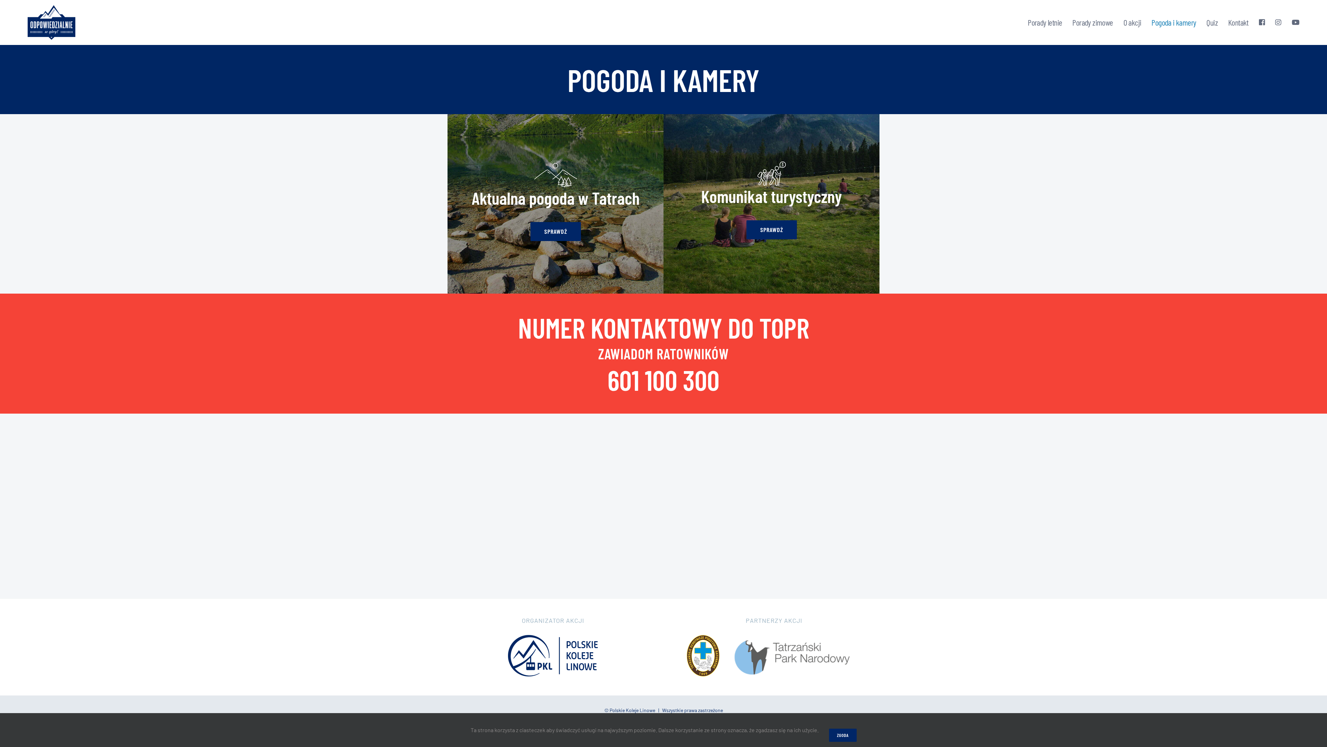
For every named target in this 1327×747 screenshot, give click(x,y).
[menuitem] (1045, 22)
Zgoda (843, 735)
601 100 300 (663, 379)
